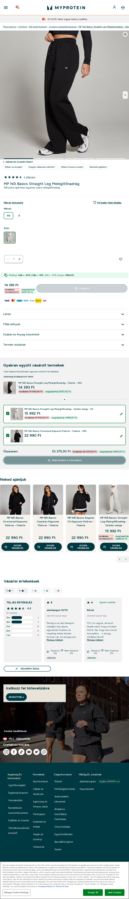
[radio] (8, 215)
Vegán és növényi (38, 837)
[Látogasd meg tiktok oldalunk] (21, 752)
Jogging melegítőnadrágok (63, 26)
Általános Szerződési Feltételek (60, 814)
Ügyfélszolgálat (17, 785)
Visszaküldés (15, 800)
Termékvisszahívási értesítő (18, 830)
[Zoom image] (125, 34)
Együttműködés (63, 834)
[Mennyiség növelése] (19, 259)
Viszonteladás (62, 826)
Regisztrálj (16, 697)
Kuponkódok (87, 789)
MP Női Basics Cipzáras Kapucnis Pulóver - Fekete (48, 521)
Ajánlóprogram (100, 781)
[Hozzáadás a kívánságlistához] (121, 259)
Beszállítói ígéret (63, 841)
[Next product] (126, 559)
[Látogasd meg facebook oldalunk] (14, 752)
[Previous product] (119, 559)
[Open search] (17, 7)
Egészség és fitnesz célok (40, 804)
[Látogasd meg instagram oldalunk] (6, 752)
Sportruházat (40, 781)
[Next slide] (128, 525)
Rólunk (58, 781)
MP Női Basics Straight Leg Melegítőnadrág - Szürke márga (113, 521)
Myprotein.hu (9, 26)
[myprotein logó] (66, 7)
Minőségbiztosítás (64, 789)
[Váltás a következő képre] (125, 95)
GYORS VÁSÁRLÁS (17, 546)
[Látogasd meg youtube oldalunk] (29, 752)
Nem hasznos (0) (71, 651)
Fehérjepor (39, 814)
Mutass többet (55, 640)
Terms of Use (62, 886)
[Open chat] (44, 752)
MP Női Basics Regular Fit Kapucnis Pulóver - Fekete (81, 521)
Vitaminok (38, 847)
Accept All (93, 892)
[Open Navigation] (5, 7)
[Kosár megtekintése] (123, 7)
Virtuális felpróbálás (109, 202)
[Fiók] (115, 7)
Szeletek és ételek (39, 824)
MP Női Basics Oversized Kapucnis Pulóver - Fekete (15, 521)
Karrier (58, 849)
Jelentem (51, 657)
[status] (13, 259)
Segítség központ (18, 792)
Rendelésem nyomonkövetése (18, 810)
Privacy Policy (45, 886)
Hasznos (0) (55, 651)
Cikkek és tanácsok (38, 791)
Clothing (22, 26)
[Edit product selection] (121, 414)
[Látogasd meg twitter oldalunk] (36, 752)
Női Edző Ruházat (38, 26)
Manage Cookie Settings (16, 892)
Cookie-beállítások (15, 731)
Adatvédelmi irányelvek (61, 799)
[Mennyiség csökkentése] (8, 259)
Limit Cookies (114, 892)
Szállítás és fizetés (18, 820)
